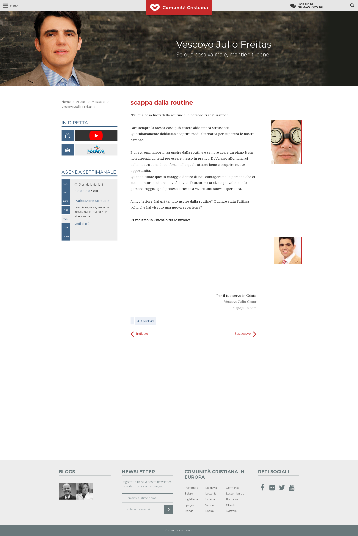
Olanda (230, 505)
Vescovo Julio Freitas (223, 44)
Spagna (189, 505)
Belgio (189, 493)
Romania (232, 499)
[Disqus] (193, 397)
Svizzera (231, 511)
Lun (65, 183)
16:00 (86, 191)
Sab (65, 227)
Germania (232, 487)
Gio (66, 210)
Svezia (209, 505)
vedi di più (82, 224)
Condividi (147, 321)
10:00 (78, 191)
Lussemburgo (235, 493)
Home (66, 102)
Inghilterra (191, 499)
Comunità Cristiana (185, 7)
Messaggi (98, 102)
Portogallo (191, 487)
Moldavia (211, 487)
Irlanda (189, 511)
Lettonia (210, 493)
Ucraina (210, 499)
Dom (66, 236)
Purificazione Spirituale (92, 201)
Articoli (81, 102)
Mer (65, 201)
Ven (65, 218)
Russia (209, 511)
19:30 (94, 191)
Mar (65, 192)
